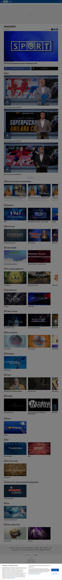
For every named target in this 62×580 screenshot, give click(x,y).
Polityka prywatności (11, 577)
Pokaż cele (55, 573)
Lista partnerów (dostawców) (34, 573)
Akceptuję (55, 569)
